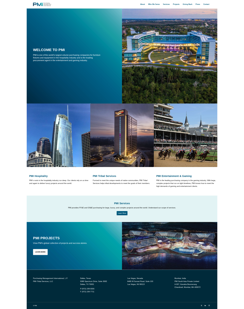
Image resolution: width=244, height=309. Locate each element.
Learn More (40, 252)
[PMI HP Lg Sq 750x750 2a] (122, 135)
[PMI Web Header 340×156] (42, 4)
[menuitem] (143, 4)
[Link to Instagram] (209, 305)
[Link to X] (201, 305)
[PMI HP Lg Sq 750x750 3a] (185, 135)
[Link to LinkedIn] (205, 305)
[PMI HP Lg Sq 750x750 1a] (58, 135)
